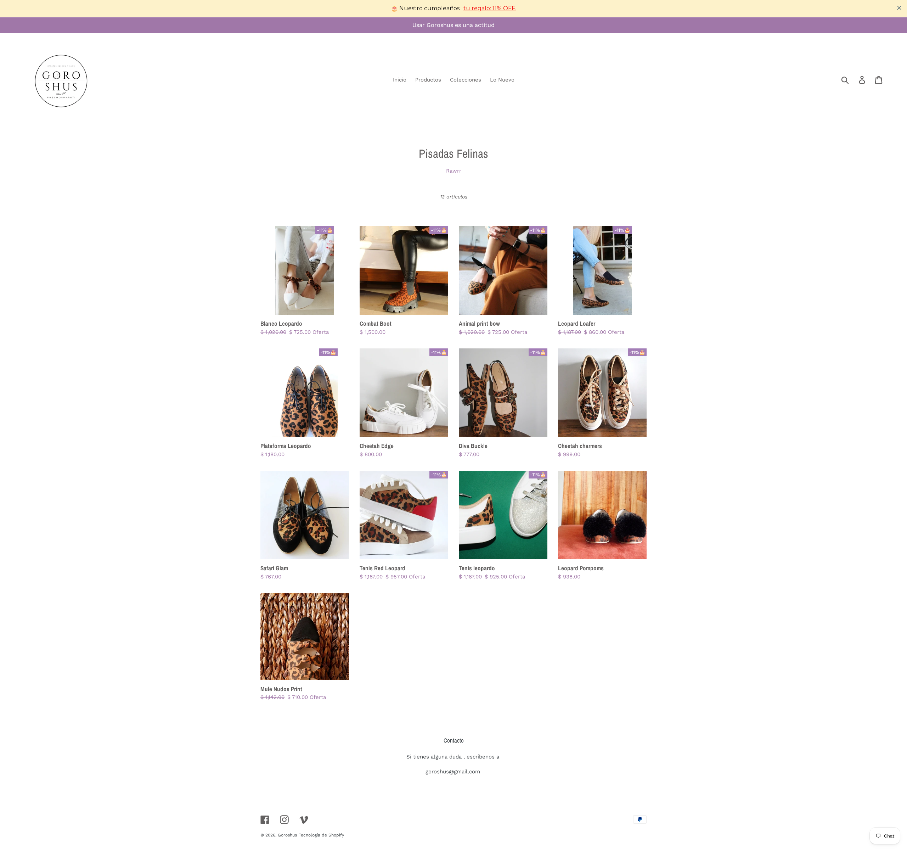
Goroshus (287, 835)
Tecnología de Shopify (321, 835)
